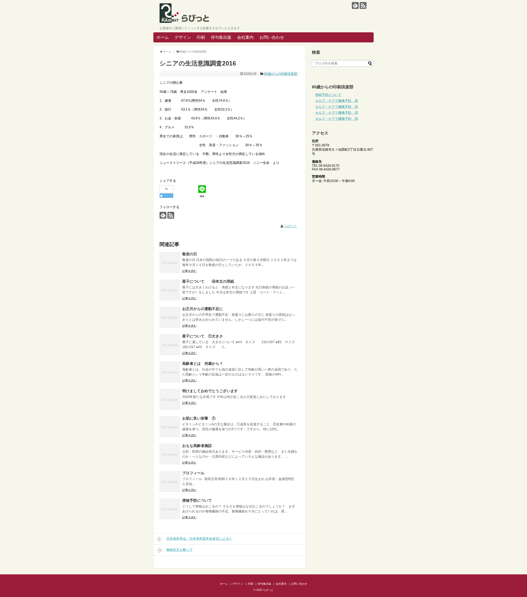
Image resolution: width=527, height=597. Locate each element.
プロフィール (193, 473)
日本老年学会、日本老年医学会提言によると (199, 538)
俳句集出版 (221, 37)
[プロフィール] (170, 481)
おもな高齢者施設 (197, 446)
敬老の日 (189, 254)
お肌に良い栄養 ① (199, 418)
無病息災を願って (179, 550)
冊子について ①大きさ (202, 336)
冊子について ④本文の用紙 (208, 281)
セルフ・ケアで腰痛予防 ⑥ (336, 101)
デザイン (183, 37)
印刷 (201, 37)
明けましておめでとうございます (210, 391)
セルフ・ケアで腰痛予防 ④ (336, 112)
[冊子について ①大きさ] (170, 344)
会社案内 (245, 37)
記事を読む (189, 271)
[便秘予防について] (170, 509)
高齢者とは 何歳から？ (202, 363)
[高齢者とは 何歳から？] (170, 372)
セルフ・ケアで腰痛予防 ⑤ (336, 106)
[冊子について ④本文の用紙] (170, 290)
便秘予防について (197, 500)
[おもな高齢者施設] (170, 454)
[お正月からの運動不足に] (170, 317)
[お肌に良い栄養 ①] (170, 426)
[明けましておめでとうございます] (170, 399)
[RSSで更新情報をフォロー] (363, 5)
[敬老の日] (170, 262)
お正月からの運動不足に (202, 309)
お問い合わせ (271, 37)
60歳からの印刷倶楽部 (280, 74)
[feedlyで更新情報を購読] (355, 5)
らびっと (290, 226)
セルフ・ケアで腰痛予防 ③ (336, 118)
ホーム (162, 37)
